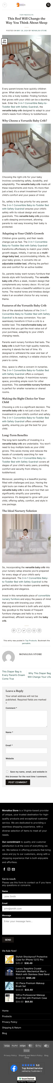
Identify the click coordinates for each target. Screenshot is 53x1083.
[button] (4, 5)
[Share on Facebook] (19, 630)
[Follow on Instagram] (8, 869)
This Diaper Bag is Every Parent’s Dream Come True (13, 675)
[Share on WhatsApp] (13, 630)
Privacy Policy (10, 1055)
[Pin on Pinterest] (34, 630)
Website (10, 758)
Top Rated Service (32, 1068)
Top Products (26, 15)
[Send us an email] (13, 869)
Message (6, 915)
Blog (46, 1055)
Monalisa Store (39, 31)
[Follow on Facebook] (4, 869)
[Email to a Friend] (29, 630)
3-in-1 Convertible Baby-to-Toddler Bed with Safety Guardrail (26, 314)
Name (9, 732)
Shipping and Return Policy (31, 1055)
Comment (11, 708)
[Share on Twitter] (24, 630)
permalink (26, 643)
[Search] (48, 5)
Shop (27, 1057)
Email (9, 745)
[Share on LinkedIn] (39, 630)
